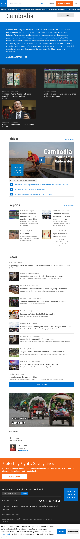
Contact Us (6, 506)
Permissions (33, 506)
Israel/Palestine (12, 9)
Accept (61, 531)
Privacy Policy (24, 506)
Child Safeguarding (51, 506)
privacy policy (6, 534)
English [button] (51, 3)
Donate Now (64, 3)
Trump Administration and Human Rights (33, 9)
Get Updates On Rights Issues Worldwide (23, 489)
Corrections (14, 506)
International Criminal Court (57, 9)
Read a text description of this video (24, 180)
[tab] (41, 184)
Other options (73, 531)
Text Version (6, 509)
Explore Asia (64, 15)
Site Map (41, 506)
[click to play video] (42, 160)
